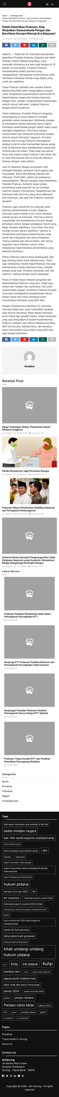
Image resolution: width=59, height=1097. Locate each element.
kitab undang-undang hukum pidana (24, 952)
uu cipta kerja (23, 1018)
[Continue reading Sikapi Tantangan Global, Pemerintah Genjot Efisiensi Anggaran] (29, 405)
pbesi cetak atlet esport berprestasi (22, 985)
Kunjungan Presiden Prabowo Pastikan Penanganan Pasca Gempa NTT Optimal (26, 712)
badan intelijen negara (20, 831)
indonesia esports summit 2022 (38, 898)
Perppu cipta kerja (19, 1005)
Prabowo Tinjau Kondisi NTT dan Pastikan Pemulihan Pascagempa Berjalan (27, 760)
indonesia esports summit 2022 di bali (23, 904)
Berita (5, 781)
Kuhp (48, 963)
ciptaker (7, 857)
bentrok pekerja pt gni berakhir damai (21, 851)
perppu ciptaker (24, 997)
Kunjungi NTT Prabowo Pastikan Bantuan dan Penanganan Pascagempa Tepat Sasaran (29, 663)
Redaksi (8, 39)
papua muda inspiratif (41, 972)
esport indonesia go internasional (18, 877)
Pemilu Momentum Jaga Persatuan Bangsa (25, 470)
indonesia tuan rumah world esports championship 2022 (25, 910)
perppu (7, 998)
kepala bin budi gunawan (16, 929)
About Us (7, 1043)
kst (5, 965)
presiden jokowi (28, 1012)
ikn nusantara (11, 897)
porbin (14, 1012)
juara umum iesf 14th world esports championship (22, 922)
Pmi (5, 1012)
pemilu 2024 (11, 991)
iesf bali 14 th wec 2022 (16, 891)
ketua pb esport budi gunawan (16, 942)
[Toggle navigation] (4, 4)
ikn (34, 891)
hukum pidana (16, 884)
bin (45, 850)
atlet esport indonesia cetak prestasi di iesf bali (26, 824)
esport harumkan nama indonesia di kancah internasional (26, 870)
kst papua (30, 964)
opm (26, 972)
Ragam (6, 796)
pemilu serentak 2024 (33, 991)
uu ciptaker (8, 1018)
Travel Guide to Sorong (14, 1039)
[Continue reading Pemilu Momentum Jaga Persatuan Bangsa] (29, 452)
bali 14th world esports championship (29, 838)
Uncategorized (37, 39)
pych (43, 1012)
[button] (47, 4)
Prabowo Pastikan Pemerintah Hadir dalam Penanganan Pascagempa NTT (27, 615)
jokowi (6, 915)
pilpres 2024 (45, 1005)
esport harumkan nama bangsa (17, 862)
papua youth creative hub (19, 978)
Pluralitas (7, 786)
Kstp (14, 964)
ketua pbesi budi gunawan (19, 936)
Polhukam (7, 791)
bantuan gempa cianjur (12, 844)
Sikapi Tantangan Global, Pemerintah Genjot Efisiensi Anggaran (26, 428)
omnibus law (11, 971)
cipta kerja (20, 857)
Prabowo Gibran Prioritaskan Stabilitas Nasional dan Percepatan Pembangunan (28, 509)
